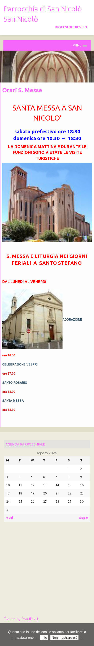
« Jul (9, 518)
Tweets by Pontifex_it (21, 619)
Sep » (83, 518)
